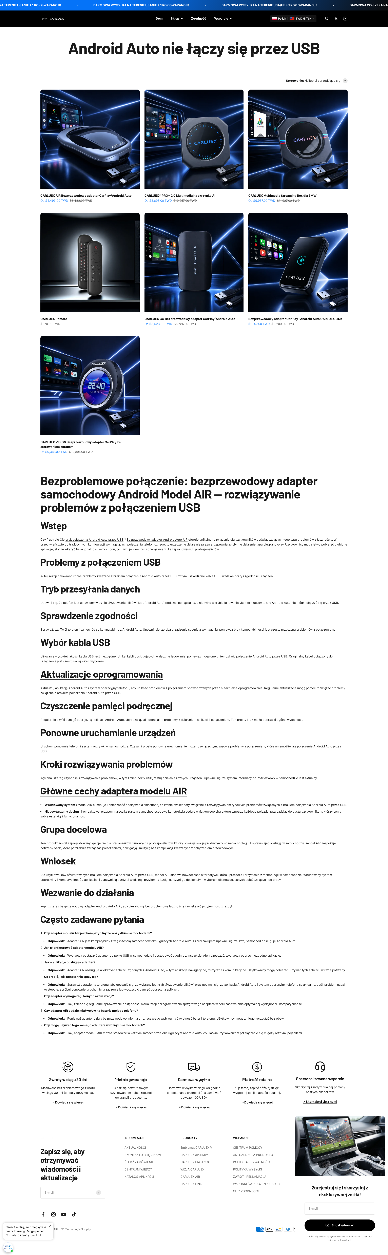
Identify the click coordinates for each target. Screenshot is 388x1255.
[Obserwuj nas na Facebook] (43, 1214)
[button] (293, 18)
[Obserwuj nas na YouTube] (63, 1214)
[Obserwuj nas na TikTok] (74, 1214)
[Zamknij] (376, 1124)
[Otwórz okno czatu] (8, 1247)
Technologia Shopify (78, 1229)
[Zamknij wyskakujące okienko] (49, 1226)
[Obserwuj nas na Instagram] (53, 1214)
